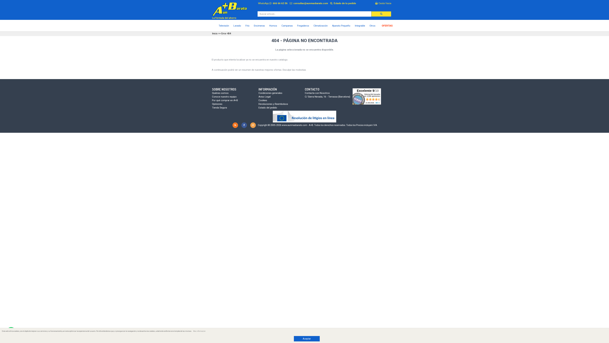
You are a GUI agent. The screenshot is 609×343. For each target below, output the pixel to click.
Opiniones (217, 104)
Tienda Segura (219, 107)
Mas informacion (199, 331)
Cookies (263, 100)
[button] (381, 14)
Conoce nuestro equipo (224, 96)
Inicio (215, 33)
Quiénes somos (220, 93)
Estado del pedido (268, 107)
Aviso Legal (265, 96)
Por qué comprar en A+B (225, 100)
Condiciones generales (270, 93)
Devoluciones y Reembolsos (273, 104)
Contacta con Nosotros (317, 93)
